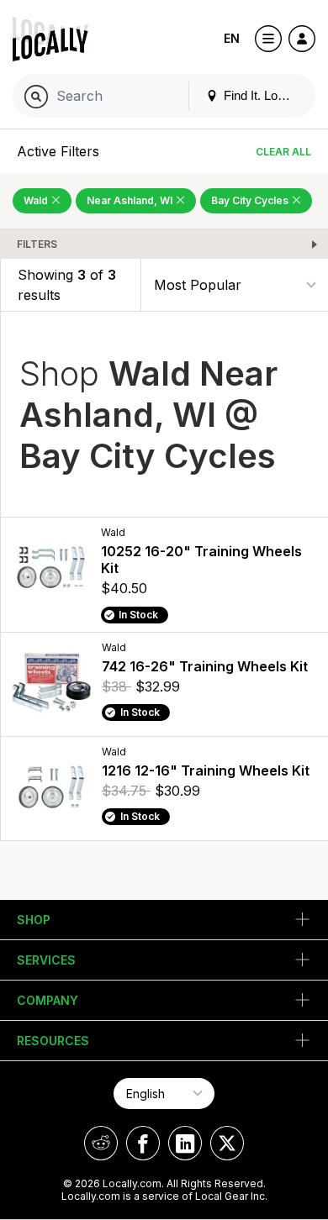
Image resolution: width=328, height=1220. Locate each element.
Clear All (283, 151)
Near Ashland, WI (131, 200)
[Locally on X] (227, 1143)
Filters (37, 244)
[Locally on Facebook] (143, 1143)
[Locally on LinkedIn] (185, 1143)
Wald (37, 200)
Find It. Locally (261, 95)
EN (232, 38)
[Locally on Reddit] (101, 1143)
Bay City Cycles (251, 200)
